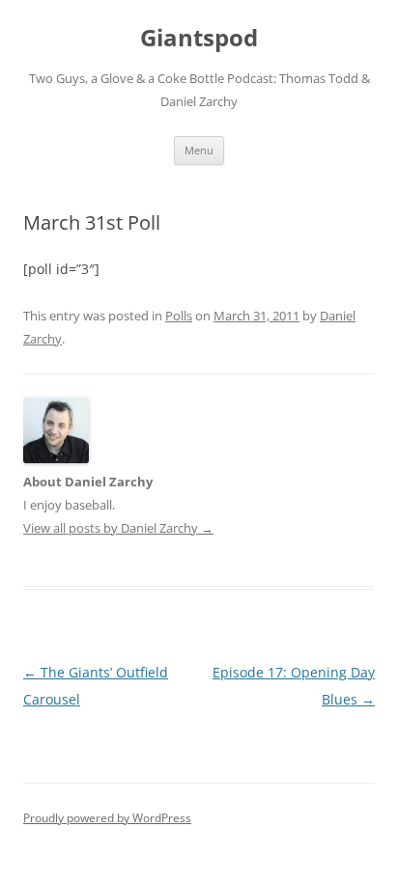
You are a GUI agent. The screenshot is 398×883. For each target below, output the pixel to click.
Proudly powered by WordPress (107, 818)
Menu (199, 150)
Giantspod (199, 38)
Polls (178, 315)
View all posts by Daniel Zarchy (118, 528)
